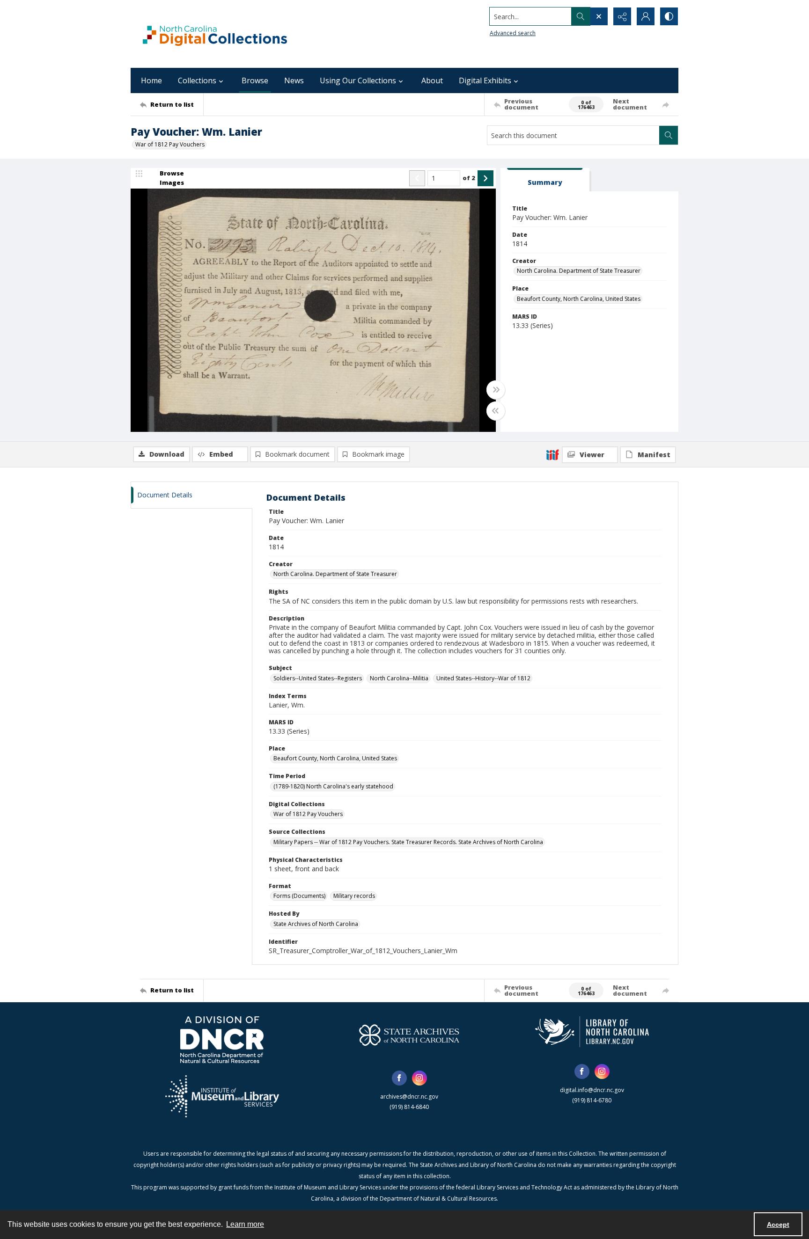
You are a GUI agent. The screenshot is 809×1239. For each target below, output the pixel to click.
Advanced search (513, 33)
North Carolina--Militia (399, 678)
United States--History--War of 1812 (483, 678)
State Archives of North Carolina (315, 924)
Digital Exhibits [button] (485, 80)
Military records (354, 896)
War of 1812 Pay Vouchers (170, 144)
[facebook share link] (399, 1078)
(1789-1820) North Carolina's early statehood (333, 786)
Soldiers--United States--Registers (317, 678)
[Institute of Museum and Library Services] (222, 1096)
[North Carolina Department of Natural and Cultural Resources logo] (222, 1039)
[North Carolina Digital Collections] (215, 34)
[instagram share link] (419, 1078)
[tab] (544, 180)
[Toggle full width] (495, 389)
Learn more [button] (245, 1224)
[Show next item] (485, 178)
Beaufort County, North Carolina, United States (578, 299)
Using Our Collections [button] (358, 80)
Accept (778, 1224)
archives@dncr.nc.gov (409, 1097)
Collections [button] (197, 80)
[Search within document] (668, 135)
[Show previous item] (417, 178)
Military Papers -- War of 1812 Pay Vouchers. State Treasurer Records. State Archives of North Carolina (408, 842)
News (294, 80)
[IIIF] (552, 454)
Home (151, 80)
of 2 (469, 178)
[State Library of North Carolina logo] (592, 1031)
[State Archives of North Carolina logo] (409, 1035)
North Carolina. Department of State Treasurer (578, 271)
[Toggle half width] (495, 410)
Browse (255, 80)
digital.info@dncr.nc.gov (592, 1090)
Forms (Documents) (299, 896)
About (432, 80)
